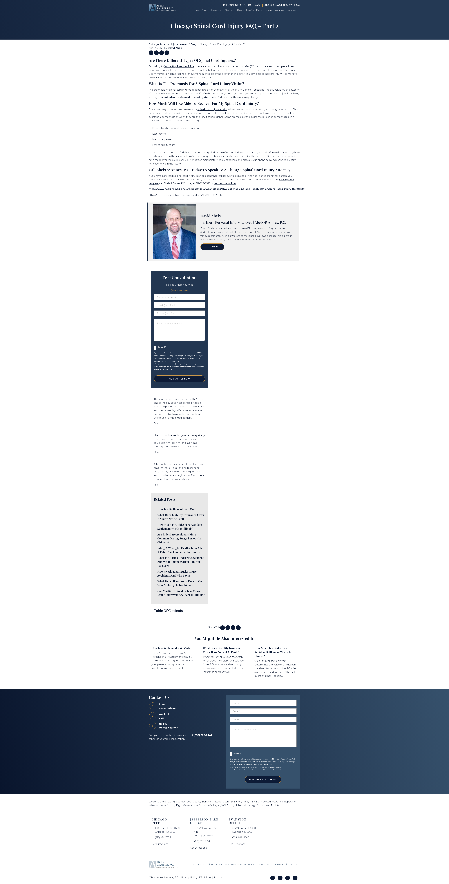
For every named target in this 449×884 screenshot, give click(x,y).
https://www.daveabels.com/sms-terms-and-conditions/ (183, 366)
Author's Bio (212, 247)
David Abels (175, 48)
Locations (216, 10)
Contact (292, 10)
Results (240, 10)
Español (250, 10)
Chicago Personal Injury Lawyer (168, 44)
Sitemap (218, 877)
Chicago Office (159, 821)
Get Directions (160, 844)
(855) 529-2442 (291, 5)
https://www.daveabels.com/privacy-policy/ (170, 364)
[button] (209, 10)
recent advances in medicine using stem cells (188, 97)
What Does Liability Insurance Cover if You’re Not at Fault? (222, 650)
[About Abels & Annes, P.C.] (164, 877)
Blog (193, 44)
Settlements (249, 864)
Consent (162, 347)
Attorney (229, 10)
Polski (259, 10)
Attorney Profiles (233, 864)
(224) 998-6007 (240, 837)
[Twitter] (287, 878)
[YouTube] (295, 878)
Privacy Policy (189, 877)
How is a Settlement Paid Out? (171, 648)
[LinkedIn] (280, 878)
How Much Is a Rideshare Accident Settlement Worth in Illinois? (272, 652)
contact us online (225, 183)
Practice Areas (200, 10)
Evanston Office (237, 821)
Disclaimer (205, 877)
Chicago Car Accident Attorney (208, 864)
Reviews (268, 10)
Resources (279, 10)
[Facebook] (272, 878)
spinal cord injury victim (212, 109)
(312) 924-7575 (272, 5)
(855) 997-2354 (202, 841)
